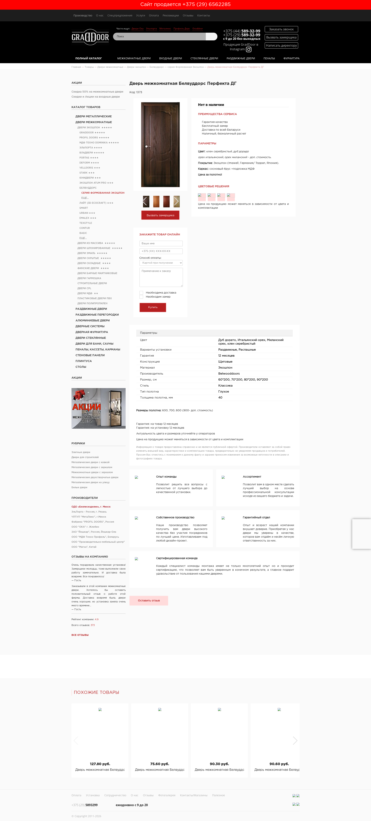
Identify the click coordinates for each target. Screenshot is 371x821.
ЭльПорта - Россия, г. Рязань (89, 512)
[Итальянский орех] (211, 195)
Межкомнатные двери (134, 58)
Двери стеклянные (91, 338)
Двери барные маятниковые (97, 273)
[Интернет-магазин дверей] (90, 37)
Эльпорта (151, 28)
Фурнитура (291, 58)
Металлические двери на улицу (90, 482)
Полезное (218, 795)
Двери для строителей (85, 457)
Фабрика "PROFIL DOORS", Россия (92, 522)
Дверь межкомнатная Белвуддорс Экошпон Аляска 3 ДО (219, 769)
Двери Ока (138, 28)
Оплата (154, 15)
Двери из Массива (90, 243)
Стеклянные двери (204, 58)
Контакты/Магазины (194, 795)
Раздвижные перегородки (97, 315)
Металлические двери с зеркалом (91, 467)
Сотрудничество (115, 795)
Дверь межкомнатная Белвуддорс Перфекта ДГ (159, 769)
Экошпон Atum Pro (92, 183)
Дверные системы (90, 326)
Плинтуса (84, 361)
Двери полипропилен (92, 303)
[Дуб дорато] (202, 195)
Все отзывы (80, 635)
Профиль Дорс (182, 28)
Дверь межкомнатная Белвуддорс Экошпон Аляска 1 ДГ (279, 769)
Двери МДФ (84, 293)
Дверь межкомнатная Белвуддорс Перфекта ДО (100, 769)
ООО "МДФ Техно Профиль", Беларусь (95, 537)
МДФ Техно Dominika (93, 143)
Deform (84, 163)
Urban (83, 213)
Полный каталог (88, 58)
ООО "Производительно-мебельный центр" (98, 542)
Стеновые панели (90, 355)
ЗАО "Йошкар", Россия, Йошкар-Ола (93, 532)
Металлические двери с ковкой (90, 462)
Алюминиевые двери (93, 320)
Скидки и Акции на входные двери (95, 97)
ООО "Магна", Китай (83, 547)
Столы (81, 367)
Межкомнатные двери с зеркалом (92, 472)
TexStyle (85, 223)
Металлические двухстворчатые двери (94, 477)
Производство (82, 15)
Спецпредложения (119, 15)
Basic (83, 233)
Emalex (84, 218)
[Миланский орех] (221, 195)
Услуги (140, 15)
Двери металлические (94, 116)
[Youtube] (298, 795)
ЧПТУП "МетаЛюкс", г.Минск (88, 517)
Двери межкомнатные (94, 122)
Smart (83, 208)
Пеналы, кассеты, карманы (98, 349)
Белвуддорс (88, 188)
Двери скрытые (88, 258)
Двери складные (89, 263)
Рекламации (171, 15)
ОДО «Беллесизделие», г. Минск (91, 507)
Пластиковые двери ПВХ (94, 298)
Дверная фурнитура (92, 332)
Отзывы (188, 15)
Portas (84, 158)
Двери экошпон (88, 128)
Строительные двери (92, 283)
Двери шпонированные (93, 248)
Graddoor (197, 28)
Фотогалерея (166, 795)
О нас (100, 15)
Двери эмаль (86, 253)
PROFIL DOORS (88, 138)
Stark (83, 173)
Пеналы (269, 58)
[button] (295, 740)
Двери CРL (84, 288)
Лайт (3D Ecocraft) (92, 203)
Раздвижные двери (241, 58)
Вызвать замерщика (160, 215)
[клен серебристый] (231, 195)
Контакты (203, 15)
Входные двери (170, 58)
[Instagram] (294, 795)
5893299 (84, 805)
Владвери (86, 153)
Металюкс (165, 28)
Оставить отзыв (149, 601)
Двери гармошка (89, 278)
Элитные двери (80, 452)
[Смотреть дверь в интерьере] (361, 534)
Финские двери (88, 268)
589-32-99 (241, 31)
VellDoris (86, 168)
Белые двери (79, 487)
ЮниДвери (86, 178)
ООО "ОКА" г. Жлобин (85, 527)
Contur (84, 228)
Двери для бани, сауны (94, 344)
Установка (93, 795)
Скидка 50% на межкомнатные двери (97, 92)
